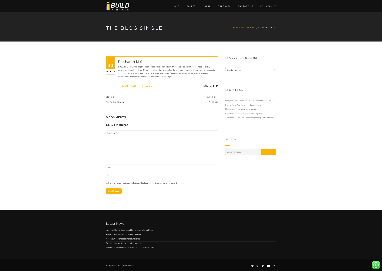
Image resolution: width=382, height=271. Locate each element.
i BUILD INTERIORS (128, 86)
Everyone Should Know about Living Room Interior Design (249, 100)
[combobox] (250, 69)
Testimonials (248, 28)
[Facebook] (213, 86)
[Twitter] (217, 86)
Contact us (245, 6)
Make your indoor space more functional (242, 109)
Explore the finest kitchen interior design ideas (244, 113)
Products (224, 6)
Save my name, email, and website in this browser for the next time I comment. (142, 183)
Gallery (192, 6)
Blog (207, 6)
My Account (268, 6)
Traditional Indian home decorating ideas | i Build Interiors (249, 117)
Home (176, 6)
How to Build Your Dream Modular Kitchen (243, 105)
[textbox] (250, 70)
